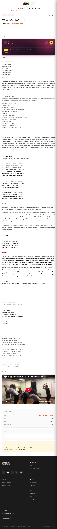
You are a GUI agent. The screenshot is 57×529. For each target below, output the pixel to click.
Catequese (32, 485)
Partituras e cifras (6, 491)
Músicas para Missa (34, 468)
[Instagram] (26, 8)
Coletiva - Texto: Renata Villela (14, 23)
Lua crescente (44, 49)
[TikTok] (32, 8)
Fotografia (32, 491)
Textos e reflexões (6, 488)
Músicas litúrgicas (6, 485)
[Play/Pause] (51, 42)
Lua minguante (28, 49)
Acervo (7, 10)
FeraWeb (53, 526)
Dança (31, 488)
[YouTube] (29, 8)
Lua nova (36, 49)
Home (3, 10)
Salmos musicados (6, 482)
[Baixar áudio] (46, 42)
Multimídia (32, 493)
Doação (32, 474)
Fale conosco (6, 517)
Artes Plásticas (33, 482)
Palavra (32, 499)
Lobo (6, 49)
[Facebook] (36, 8)
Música (31, 496)
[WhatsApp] (39, 8)
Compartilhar (51, 15)
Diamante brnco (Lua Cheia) (16, 49)
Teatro (31, 504)
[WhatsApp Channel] (21, 472)
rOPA (31, 502)
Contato (32, 471)
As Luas (6, 52)
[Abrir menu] (32, 3)
